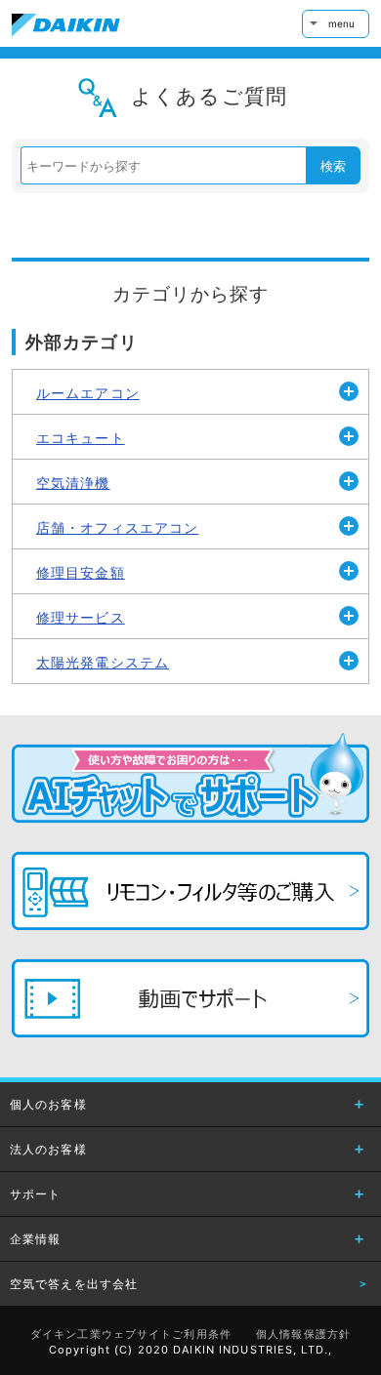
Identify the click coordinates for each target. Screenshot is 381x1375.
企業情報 (35, 1239)
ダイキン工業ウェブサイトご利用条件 (131, 1334)
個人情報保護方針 (303, 1334)
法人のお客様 (48, 1149)
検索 (333, 166)
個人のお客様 (48, 1104)
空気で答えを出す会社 (74, 1283)
